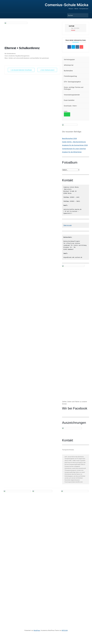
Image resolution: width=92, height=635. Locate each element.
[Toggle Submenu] (67, 114)
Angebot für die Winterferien (72, 152)
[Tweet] (73, 47)
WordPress (37, 630)
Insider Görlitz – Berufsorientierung (74, 142)
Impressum (67, 225)
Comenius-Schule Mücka (66, 5)
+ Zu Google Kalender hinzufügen (21, 70)
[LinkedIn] (77, 47)
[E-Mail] (81, 47)
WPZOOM (65, 630)
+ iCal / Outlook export (47, 70)
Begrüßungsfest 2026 (69, 138)
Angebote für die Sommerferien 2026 (75, 145)
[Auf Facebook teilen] (69, 47)
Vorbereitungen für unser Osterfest (74, 149)
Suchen (86, 15)
